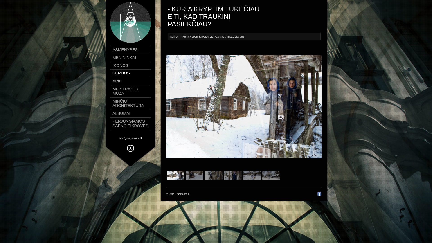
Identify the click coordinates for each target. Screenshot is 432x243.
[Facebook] (319, 194)
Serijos (174, 36)
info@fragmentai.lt (130, 138)
